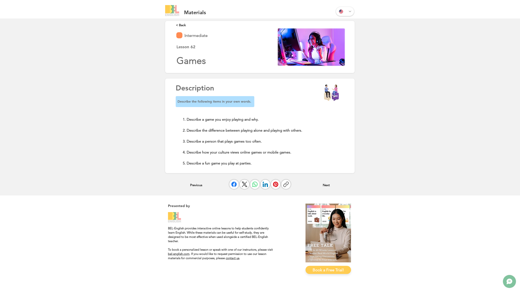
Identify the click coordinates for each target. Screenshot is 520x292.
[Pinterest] (275, 184)
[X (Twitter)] (244, 184)
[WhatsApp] (255, 184)
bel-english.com (179, 254)
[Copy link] (286, 184)
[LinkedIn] (265, 184)
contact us (232, 258)
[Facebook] (234, 184)
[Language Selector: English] (345, 11)
